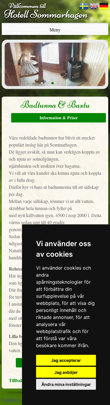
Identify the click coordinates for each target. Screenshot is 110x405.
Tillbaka (17, 380)
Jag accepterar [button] (66, 360)
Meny (55, 29)
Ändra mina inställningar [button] (66, 384)
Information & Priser (59, 118)
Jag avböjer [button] (66, 372)
